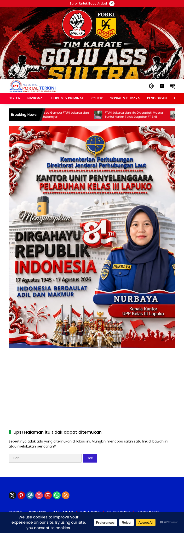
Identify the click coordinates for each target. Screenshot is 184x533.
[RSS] (65, 495)
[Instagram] (39, 495)
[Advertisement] (92, 381)
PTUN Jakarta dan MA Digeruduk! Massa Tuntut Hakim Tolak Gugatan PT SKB (119, 115)
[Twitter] (12, 495)
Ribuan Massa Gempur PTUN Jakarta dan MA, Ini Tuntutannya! (43, 115)
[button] (151, 86)
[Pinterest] (21, 495)
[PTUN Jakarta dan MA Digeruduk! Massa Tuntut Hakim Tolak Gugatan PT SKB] (83, 115)
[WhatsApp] (57, 495)
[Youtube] (48, 495)
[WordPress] (30, 495)
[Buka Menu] (162, 86)
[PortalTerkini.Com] (33, 85)
